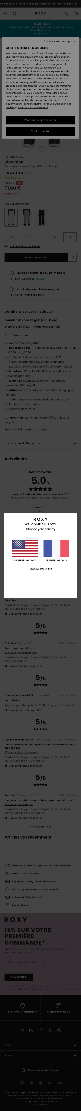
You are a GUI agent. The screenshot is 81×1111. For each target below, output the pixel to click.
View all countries (41, 568)
